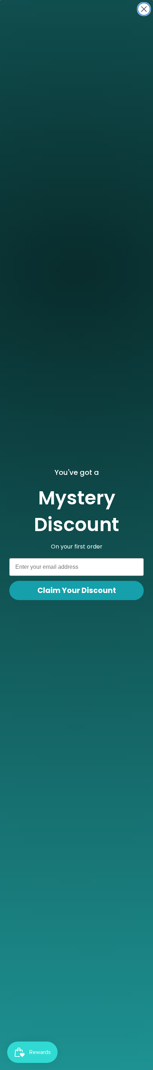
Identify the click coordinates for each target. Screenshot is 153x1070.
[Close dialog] (144, 9)
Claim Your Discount (76, 590)
